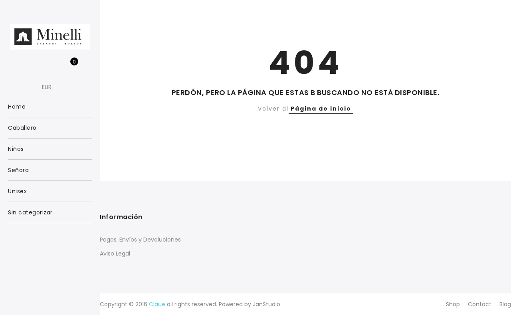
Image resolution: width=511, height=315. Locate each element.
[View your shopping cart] (68, 65)
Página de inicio (321, 109)
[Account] (44, 65)
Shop (453, 304)
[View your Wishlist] (56, 65)
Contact (479, 304)
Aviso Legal (115, 254)
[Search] (31, 65)
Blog (505, 304)
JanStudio (266, 304)
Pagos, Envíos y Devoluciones (140, 240)
